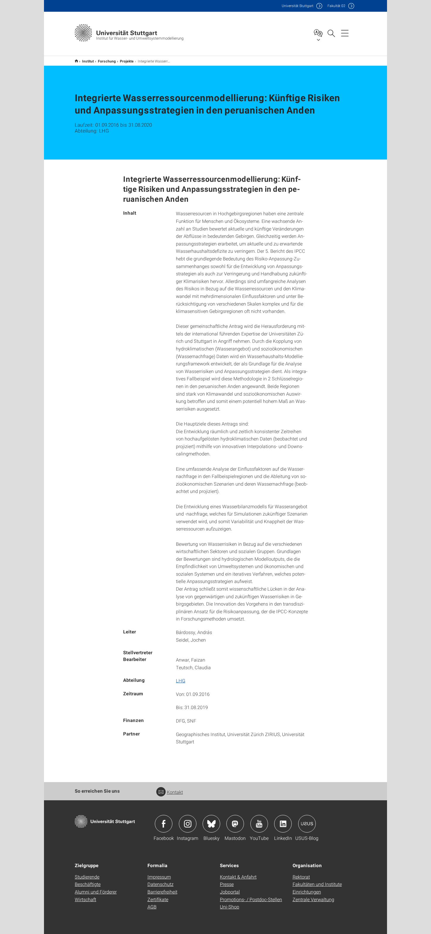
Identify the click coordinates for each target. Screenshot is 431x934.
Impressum (159, 877)
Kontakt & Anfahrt (238, 877)
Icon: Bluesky (211, 824)
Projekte (127, 61)
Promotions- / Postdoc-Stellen (251, 899)
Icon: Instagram (187, 824)
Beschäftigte (88, 884)
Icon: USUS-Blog (307, 824)
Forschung (107, 61)
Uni (297, 6)
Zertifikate (157, 899)
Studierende (87, 877)
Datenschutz (160, 884)
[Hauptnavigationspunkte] (345, 33)
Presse (227, 884)
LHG (180, 680)
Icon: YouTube (259, 824)
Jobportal (230, 892)
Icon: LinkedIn (283, 824)
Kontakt (175, 792)
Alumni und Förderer (96, 892)
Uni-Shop (229, 907)
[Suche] (331, 33)
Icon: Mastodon (235, 824)
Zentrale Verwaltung (313, 899)
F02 (336, 6)
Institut (88, 61)
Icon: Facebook (163, 824)
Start (76, 61)
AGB (152, 907)
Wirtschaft (85, 899)
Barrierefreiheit (162, 892)
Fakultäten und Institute (317, 884)
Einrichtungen (307, 892)
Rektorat (301, 877)
